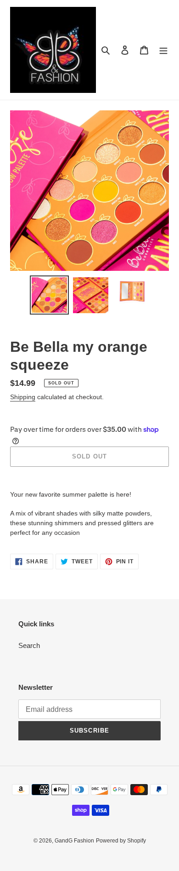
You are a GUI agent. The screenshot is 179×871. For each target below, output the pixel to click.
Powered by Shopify (121, 840)
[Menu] (163, 50)
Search (29, 645)
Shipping (22, 397)
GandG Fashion (74, 840)
